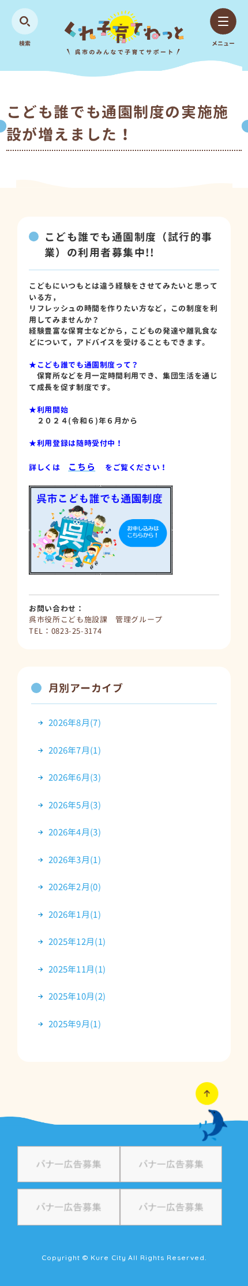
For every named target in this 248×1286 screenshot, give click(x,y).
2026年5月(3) (74, 805)
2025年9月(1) (74, 1024)
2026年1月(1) (74, 915)
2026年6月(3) (74, 777)
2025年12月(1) (77, 942)
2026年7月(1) (74, 750)
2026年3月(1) (74, 860)
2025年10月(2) (77, 996)
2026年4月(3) (74, 832)
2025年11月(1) (77, 969)
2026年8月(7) (74, 723)
